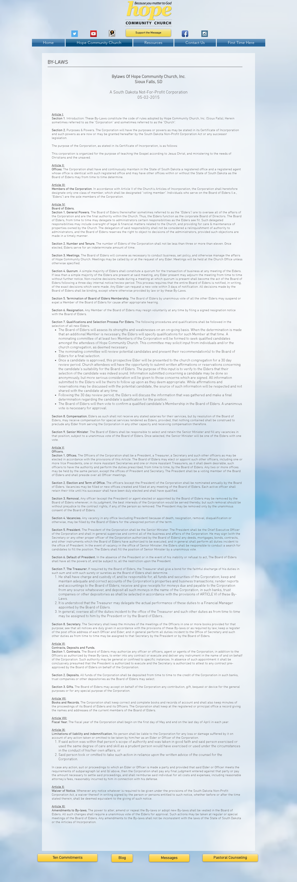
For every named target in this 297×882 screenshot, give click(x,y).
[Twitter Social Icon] (74, 33)
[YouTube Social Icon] (93, 33)
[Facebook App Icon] (185, 33)
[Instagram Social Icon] (204, 33)
